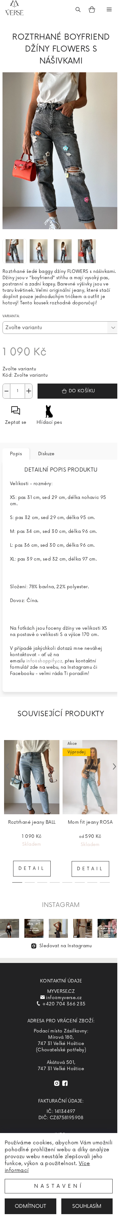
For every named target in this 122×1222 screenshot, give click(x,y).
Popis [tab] (16, 453)
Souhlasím (86, 1206)
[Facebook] (65, 1083)
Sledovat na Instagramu (65, 945)
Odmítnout (30, 1206)
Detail (31, 868)
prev (8, 766)
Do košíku (82, 391)
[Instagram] (56, 1083)
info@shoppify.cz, (45, 661)
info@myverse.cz (64, 997)
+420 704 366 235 (63, 1004)
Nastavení (59, 1186)
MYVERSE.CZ (61, 991)
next (114, 766)
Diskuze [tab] (46, 453)
